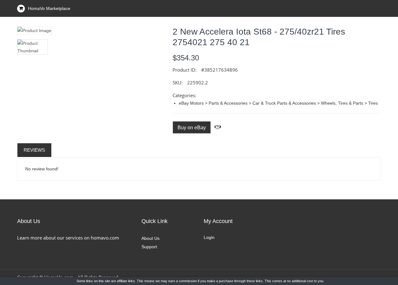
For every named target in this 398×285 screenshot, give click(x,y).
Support (149, 246)
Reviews (34, 150)
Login (209, 237)
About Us (150, 238)
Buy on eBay (192, 127)
